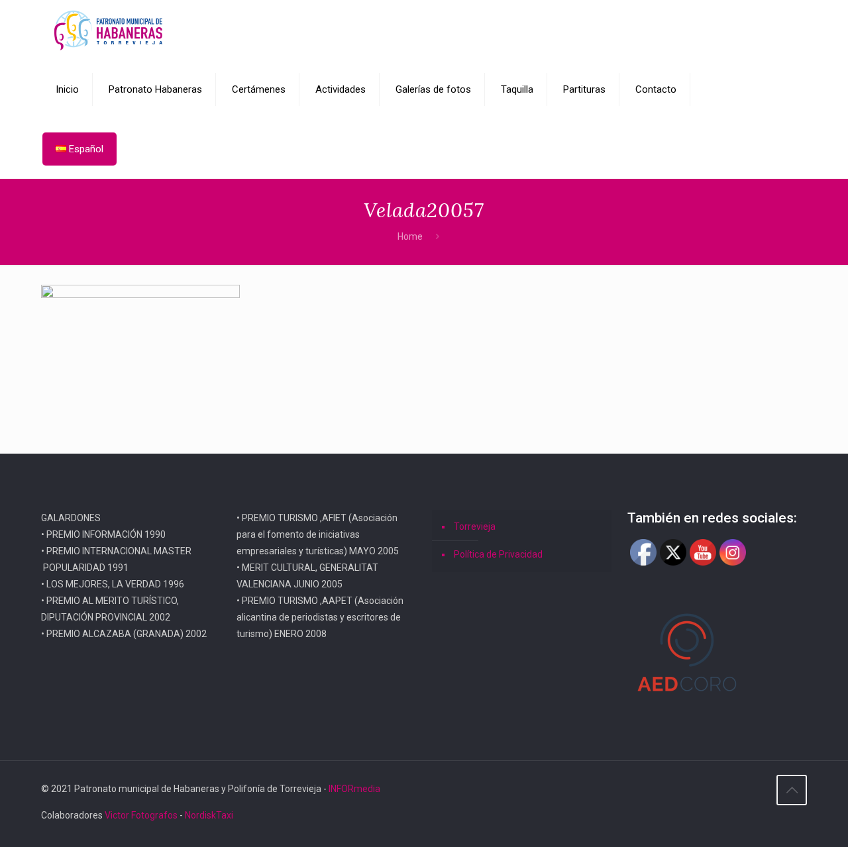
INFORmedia (354, 788)
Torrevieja (475, 526)
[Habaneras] (108, 30)
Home (410, 236)
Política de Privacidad (498, 554)
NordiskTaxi (209, 815)
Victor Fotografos (141, 815)
